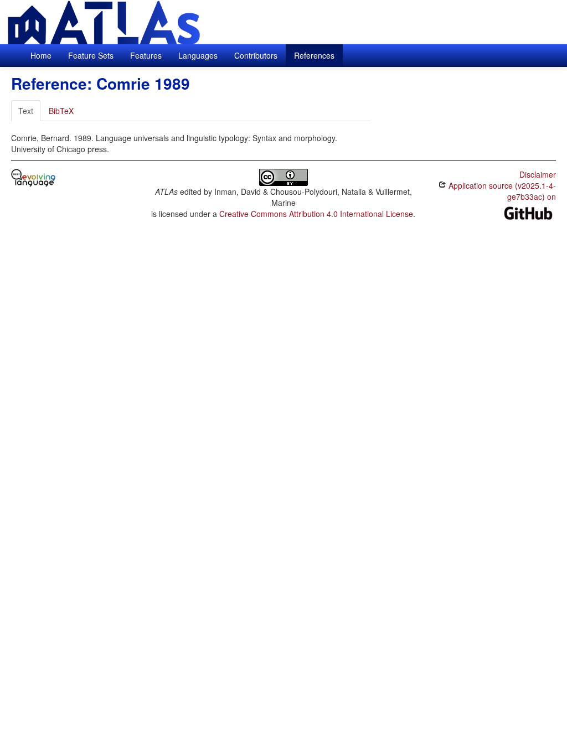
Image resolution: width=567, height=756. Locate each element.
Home (40, 55)
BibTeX (61, 110)
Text (25, 110)
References (314, 55)
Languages (198, 55)
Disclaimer (537, 174)
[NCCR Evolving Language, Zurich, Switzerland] (33, 176)
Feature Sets (91, 55)
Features (146, 55)
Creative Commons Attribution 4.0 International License (316, 213)
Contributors (255, 55)
